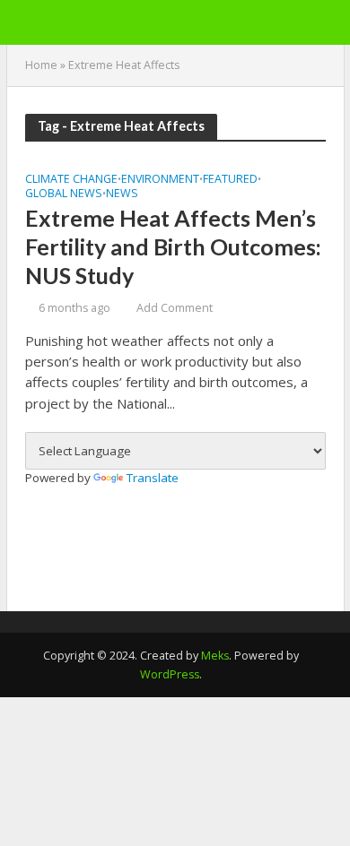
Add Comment (174, 307)
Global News (63, 194)
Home (41, 65)
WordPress (169, 674)
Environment (160, 180)
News (122, 194)
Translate (153, 478)
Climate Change (71, 180)
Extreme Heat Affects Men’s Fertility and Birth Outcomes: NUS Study (173, 246)
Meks (215, 655)
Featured (230, 180)
